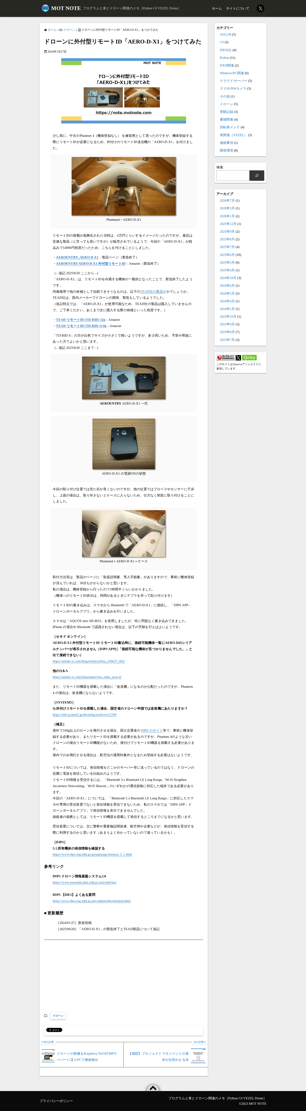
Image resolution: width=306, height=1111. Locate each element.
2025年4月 (227, 270)
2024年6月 (227, 286)
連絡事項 (226, 143)
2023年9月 (227, 324)
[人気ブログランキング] (225, 359)
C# (222, 42)
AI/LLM (225, 34)
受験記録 (226, 112)
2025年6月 (227, 255)
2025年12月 (228, 224)
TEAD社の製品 (151, 292)
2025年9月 (227, 231)
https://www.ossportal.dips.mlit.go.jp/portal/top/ (85, 882)
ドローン (58, 1015)
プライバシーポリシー (56, 1101)
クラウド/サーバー (233, 81)
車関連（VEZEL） (233, 135)
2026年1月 (227, 216)
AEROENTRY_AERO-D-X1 (77, 257)
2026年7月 (227, 200)
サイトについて (237, 8)
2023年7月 (227, 340)
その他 (225, 96)
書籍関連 (226, 119)
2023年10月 (228, 316)
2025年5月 (227, 262)
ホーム (217, 8)
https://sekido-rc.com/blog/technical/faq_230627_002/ (89, 661)
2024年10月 (228, 278)
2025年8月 (227, 239)
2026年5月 (227, 208)
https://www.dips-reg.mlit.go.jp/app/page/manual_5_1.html (92, 854)
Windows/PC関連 (232, 73)
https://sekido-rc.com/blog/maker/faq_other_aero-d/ (87, 677)
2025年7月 (227, 247)
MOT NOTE (66, 8)
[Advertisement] (123, 977)
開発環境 (226, 150)
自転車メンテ (230, 127)
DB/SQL (226, 50)
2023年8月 (227, 332)
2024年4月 (227, 301)
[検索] (256, 175)
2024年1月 (227, 309)
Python (224, 58)
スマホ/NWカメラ (233, 88)
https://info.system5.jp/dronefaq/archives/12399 (84, 715)
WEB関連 (227, 65)
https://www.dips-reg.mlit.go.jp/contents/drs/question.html (92, 901)
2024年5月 (227, 293)
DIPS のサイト (152, 730)
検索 (219, 167)
